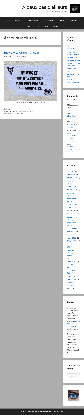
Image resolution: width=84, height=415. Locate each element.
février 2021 (72, 283)
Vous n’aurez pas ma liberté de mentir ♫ (73, 54)
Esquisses (73, 20)
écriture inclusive (12, 111)
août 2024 (71, 204)
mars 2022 (71, 261)
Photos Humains (32, 20)
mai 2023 (71, 232)
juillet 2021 (71, 276)
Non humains (49, 20)
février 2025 (72, 190)
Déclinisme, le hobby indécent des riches (73, 149)
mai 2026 (71, 175)
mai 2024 (71, 211)
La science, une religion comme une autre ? (73, 63)
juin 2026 (71, 171)
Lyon (62, 20)
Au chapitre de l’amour (71, 135)
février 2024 (72, 214)
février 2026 (72, 178)
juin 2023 (71, 229)
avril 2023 (71, 235)
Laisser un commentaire (14, 113)
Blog (8, 20)
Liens (46, 26)
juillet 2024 (71, 208)
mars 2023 (71, 238)
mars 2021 (71, 279)
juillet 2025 (71, 187)
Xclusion (30, 111)
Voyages (17, 20)
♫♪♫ (38, 26)
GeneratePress (58, 412)
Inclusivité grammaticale (21, 53)
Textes (28, 26)
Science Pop (72, 141)
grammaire (22, 111)
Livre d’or (55, 26)
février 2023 (72, 241)
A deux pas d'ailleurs (44, 7)
